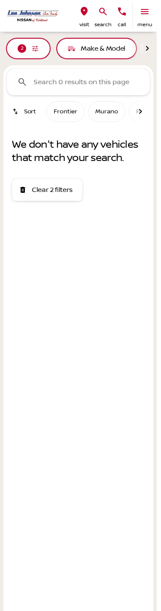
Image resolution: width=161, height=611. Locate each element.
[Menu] (144, 11)
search (103, 24)
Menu (144, 24)
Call (122, 24)
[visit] (84, 11)
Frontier (65, 111)
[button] (84, 16)
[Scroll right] (147, 48)
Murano (106, 111)
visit (84, 24)
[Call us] (122, 11)
